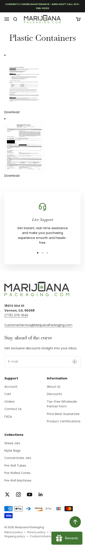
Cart (7, 394)
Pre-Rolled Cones (17, 473)
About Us (53, 386)
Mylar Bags (12, 450)
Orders (9, 401)
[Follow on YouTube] (29, 494)
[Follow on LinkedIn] (41, 494)
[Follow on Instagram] (18, 494)
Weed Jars (12, 443)
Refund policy (13, 532)
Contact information (43, 536)
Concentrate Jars (17, 458)
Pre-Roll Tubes (15, 465)
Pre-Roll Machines (17, 480)
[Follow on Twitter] (7, 494)
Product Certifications (63, 421)
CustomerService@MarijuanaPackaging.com (38, 325)
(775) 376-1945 (16, 315)
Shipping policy (14, 536)
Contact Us (13, 409)
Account (10, 386)
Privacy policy (36, 532)
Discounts (54, 394)
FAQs (8, 416)
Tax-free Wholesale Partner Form (62, 403)
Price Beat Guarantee (63, 414)
